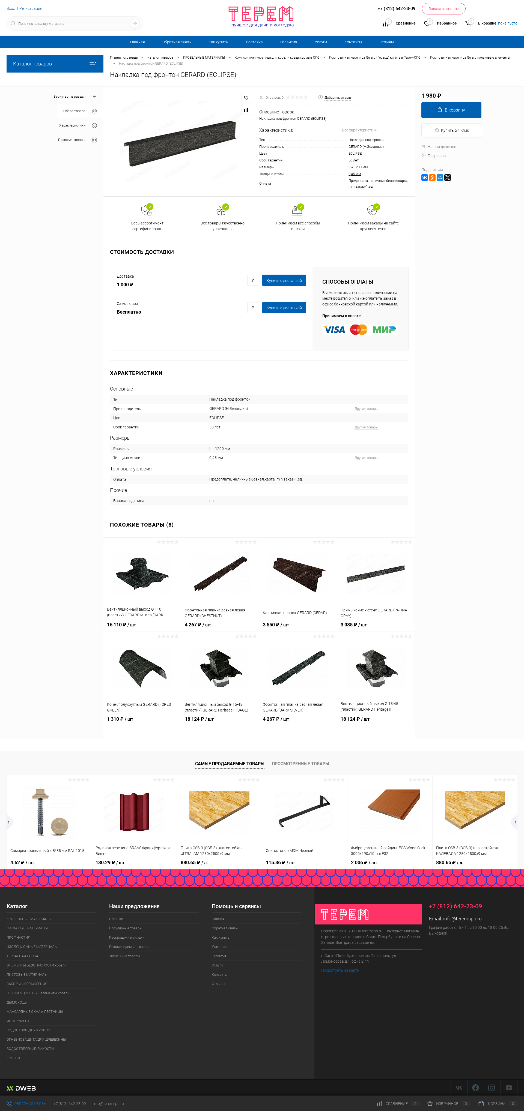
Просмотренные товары (300, 763)
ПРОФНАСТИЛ (18, 937)
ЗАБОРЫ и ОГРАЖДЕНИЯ (27, 984)
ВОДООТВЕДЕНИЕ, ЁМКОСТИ (30, 1049)
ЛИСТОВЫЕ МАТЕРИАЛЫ (27, 974)
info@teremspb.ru (462, 918)
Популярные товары (125, 928)
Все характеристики (359, 130)
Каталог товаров (32, 64)
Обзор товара (74, 111)
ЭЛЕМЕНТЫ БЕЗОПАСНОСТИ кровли (36, 965)
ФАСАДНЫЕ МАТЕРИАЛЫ (27, 928)
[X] (447, 177)
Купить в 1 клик (455, 130)
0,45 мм (355, 174)
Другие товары (367, 409)
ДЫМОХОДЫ (17, 1002)
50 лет (354, 160)
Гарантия (288, 42)
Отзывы (387, 42)
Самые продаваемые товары (229, 763)
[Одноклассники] (432, 177)
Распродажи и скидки (126, 937)
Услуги (321, 42)
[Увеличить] (181, 141)
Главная (137, 42)
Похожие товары (71, 140)
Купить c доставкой (284, 280)
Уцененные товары (124, 956)
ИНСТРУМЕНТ (18, 1021)
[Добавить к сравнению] (246, 110)
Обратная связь (176, 42)
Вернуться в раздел (69, 96)
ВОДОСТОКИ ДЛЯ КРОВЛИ (28, 1030)
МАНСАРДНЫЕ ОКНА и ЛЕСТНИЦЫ (35, 1012)
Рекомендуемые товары (129, 947)
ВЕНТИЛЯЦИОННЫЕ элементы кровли (38, 993)
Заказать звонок (444, 9)
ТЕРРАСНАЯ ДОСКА (22, 956)
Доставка (254, 42)
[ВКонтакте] (424, 177)
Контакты (353, 42)
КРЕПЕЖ (13, 1058)
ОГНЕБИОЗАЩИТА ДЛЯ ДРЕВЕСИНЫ (36, 1039)
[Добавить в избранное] (246, 98)
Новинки (116, 919)
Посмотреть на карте (340, 970)
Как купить (218, 42)
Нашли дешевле (442, 147)
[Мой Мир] (440, 177)
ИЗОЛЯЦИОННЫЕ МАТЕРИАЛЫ (32, 947)
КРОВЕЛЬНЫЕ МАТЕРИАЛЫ (29, 919)
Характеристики (72, 125)
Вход (11, 8)
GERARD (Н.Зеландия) (366, 147)
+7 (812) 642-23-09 (69, 1103)
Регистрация (30, 8)
